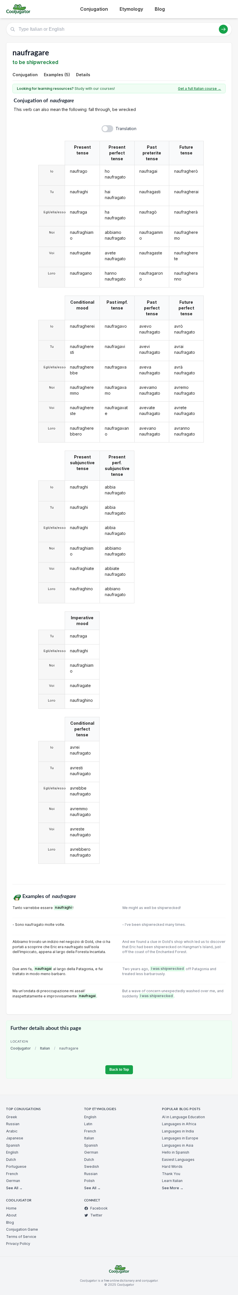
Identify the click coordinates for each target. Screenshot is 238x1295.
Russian (12, 1124)
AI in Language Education (183, 1117)
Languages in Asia (177, 1145)
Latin (88, 1124)
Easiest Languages (178, 1159)
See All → (14, 1188)
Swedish (91, 1166)
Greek (11, 1117)
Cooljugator (20, 1048)
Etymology (131, 9)
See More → (172, 1188)
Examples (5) (57, 74)
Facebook (99, 1208)
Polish (89, 1181)
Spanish (13, 1145)
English (12, 1152)
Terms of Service (21, 1236)
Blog (160, 9)
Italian (45, 1048)
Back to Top (119, 1070)
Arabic (11, 1131)
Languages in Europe (180, 1138)
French (12, 1174)
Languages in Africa (179, 1124)
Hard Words (172, 1166)
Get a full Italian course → (199, 88)
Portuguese (16, 1166)
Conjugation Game (22, 1229)
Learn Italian (172, 1181)
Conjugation (94, 9)
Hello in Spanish (175, 1152)
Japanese (14, 1138)
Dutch (11, 1159)
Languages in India (178, 1131)
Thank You (171, 1174)
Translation (126, 128)
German (13, 1181)
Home (11, 1208)
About (11, 1215)
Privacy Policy (18, 1243)
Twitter (96, 1215)
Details (83, 74)
